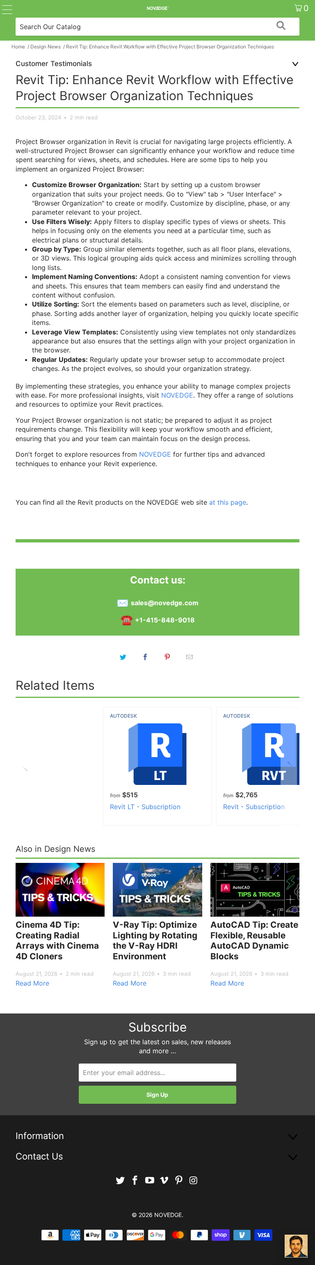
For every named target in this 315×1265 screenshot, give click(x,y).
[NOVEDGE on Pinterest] (179, 1181)
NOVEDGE (177, 395)
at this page (227, 502)
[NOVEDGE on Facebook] (135, 1181)
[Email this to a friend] (189, 657)
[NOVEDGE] (157, 8)
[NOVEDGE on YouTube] (150, 1181)
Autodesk (123, 716)
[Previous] (26, 766)
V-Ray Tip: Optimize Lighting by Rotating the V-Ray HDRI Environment (155, 940)
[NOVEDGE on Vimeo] (164, 1181)
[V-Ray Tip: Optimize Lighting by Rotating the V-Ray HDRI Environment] (157, 890)
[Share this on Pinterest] (167, 657)
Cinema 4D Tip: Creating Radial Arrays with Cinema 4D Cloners (57, 940)
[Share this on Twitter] (123, 657)
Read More (32, 983)
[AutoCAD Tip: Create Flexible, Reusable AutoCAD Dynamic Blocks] (254, 890)
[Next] (289, 766)
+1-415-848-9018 (165, 620)
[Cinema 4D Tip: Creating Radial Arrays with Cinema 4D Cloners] (60, 890)
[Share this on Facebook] (145, 657)
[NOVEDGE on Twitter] (120, 1181)
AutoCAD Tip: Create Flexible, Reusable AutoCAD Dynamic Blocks (254, 940)
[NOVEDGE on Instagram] (193, 1181)
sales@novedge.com (165, 603)
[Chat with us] (296, 1246)
